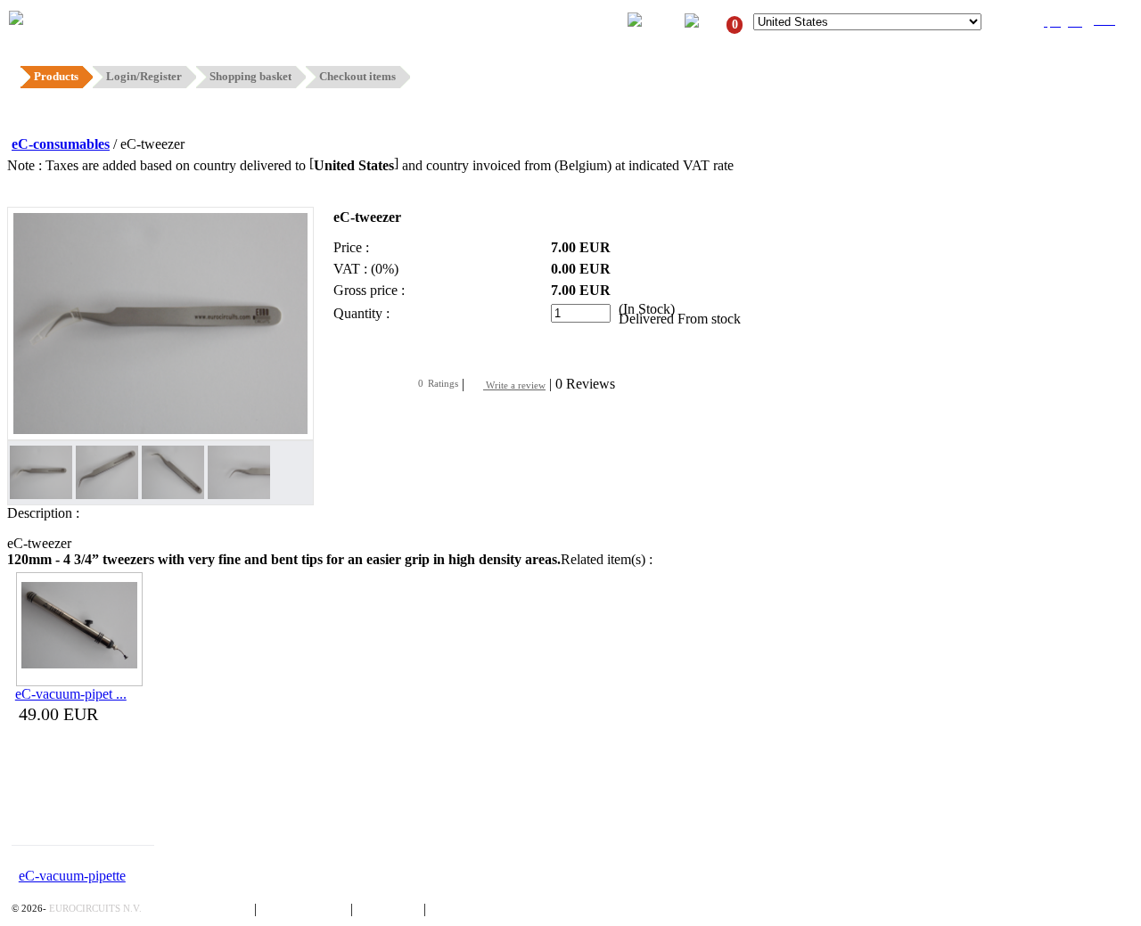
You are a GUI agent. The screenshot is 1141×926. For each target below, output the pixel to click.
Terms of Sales (305, 908)
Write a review (514, 385)
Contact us (390, 908)
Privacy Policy (209, 908)
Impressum (464, 908)
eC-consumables (61, 144)
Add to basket (388, 349)
